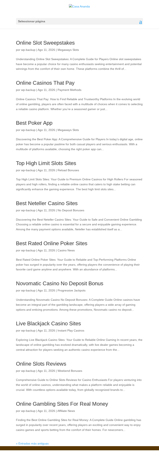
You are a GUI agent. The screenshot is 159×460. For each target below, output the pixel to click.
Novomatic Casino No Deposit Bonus (59, 283)
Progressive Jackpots (72, 290)
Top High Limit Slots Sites (46, 163)
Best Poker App (34, 123)
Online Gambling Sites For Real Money (62, 404)
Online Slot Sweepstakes (45, 43)
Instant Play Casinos (71, 330)
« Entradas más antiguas (32, 443)
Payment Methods (69, 90)
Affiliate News (66, 410)
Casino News (66, 250)
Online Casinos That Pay (45, 83)
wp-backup (28, 49)
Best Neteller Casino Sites (47, 203)
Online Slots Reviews (41, 364)
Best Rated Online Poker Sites (51, 243)
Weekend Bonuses (70, 370)
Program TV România (89, 452)
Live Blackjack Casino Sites (48, 323)
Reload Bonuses (68, 170)
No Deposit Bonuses (71, 210)
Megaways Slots (68, 49)
